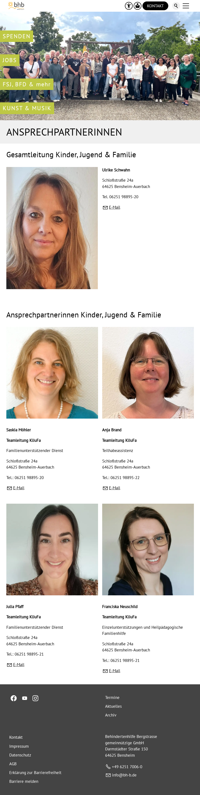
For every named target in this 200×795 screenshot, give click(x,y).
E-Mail (114, 207)
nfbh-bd (123, 775)
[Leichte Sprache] (137, 6)
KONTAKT (155, 6)
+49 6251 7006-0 (127, 766)
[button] (186, 6)
